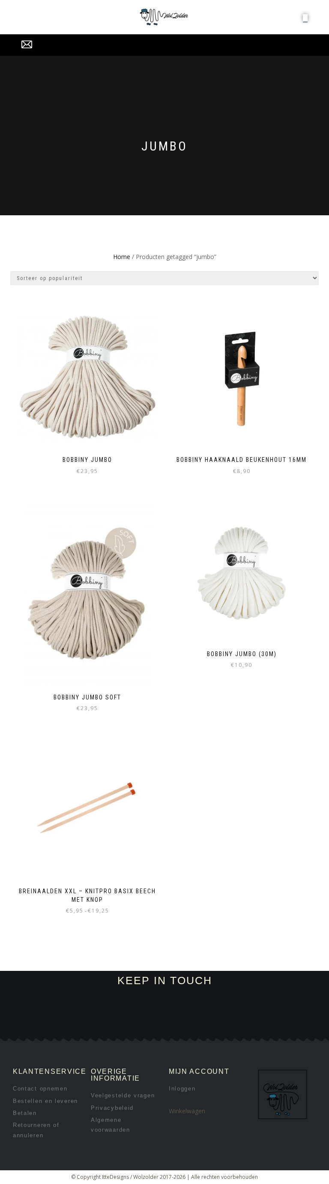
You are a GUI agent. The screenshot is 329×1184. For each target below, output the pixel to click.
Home (121, 257)
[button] (305, 17)
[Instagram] (96, 1028)
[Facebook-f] (68, 1028)
